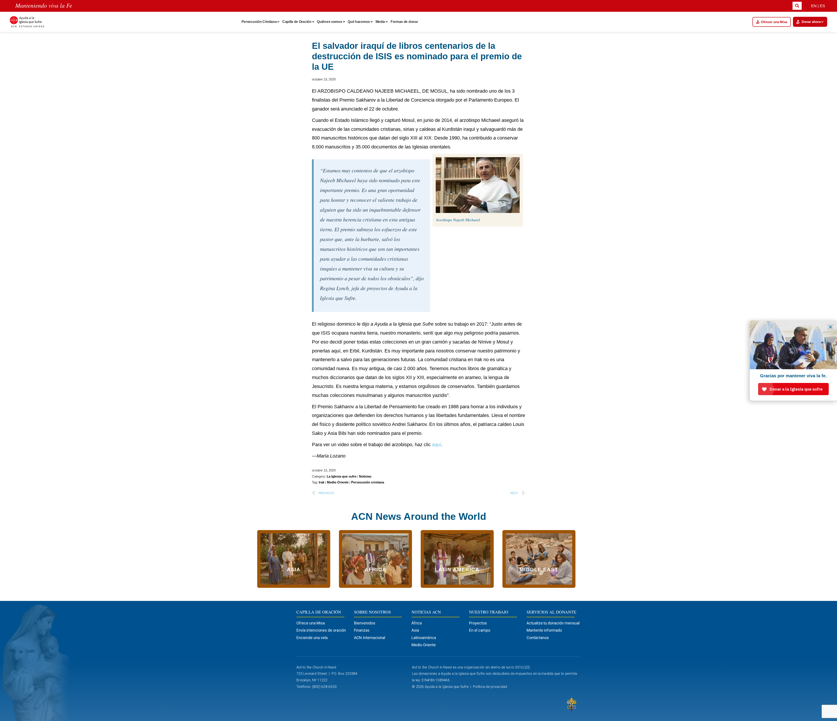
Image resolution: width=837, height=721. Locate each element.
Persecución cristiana (367, 482)
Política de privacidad (490, 687)
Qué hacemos (359, 22)
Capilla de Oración (296, 22)
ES (822, 6)
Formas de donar (404, 22)
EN (814, 6)
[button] (830, 327)
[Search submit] (797, 6)
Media (380, 22)
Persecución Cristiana (259, 22)
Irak (321, 482)
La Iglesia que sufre (341, 476)
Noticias (365, 476)
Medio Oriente (338, 482)
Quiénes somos (329, 22)
